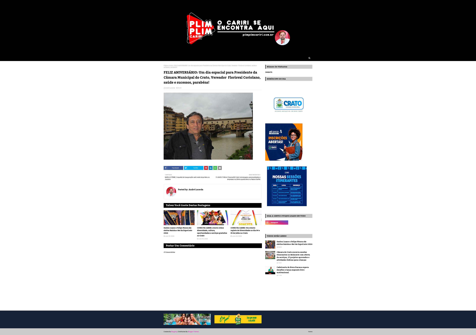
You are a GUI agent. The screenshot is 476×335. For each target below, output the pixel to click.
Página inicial (168, 65)
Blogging (174, 332)
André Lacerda (170, 88)
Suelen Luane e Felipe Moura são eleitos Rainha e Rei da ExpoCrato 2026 (178, 231)
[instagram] (276, 222)
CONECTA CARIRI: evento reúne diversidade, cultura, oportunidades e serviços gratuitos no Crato (212, 232)
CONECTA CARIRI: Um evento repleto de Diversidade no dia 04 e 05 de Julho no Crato (245, 231)
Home (310, 332)
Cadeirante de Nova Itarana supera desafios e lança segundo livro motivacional (293, 270)
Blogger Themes (193, 332)
